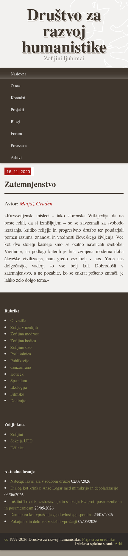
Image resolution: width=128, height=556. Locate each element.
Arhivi (16, 157)
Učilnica (17, 447)
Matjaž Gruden (36, 203)
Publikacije (19, 360)
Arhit (119, 543)
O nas (15, 86)
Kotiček (17, 374)
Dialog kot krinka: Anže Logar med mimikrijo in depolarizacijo (64, 488)
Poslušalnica (20, 354)
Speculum (18, 380)
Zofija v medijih (24, 327)
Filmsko (17, 394)
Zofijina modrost (24, 334)
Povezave (18, 145)
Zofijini (16, 434)
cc (6, 539)
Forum (16, 133)
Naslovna (18, 74)
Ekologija (18, 387)
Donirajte (18, 400)
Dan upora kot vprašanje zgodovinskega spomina (51, 514)
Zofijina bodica (23, 340)
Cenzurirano (20, 367)
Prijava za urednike (98, 539)
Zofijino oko (21, 347)
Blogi (15, 121)
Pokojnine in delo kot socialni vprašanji (43, 521)
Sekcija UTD (21, 441)
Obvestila (18, 320)
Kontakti (18, 97)
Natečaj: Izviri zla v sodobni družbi (40, 481)
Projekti (17, 109)
